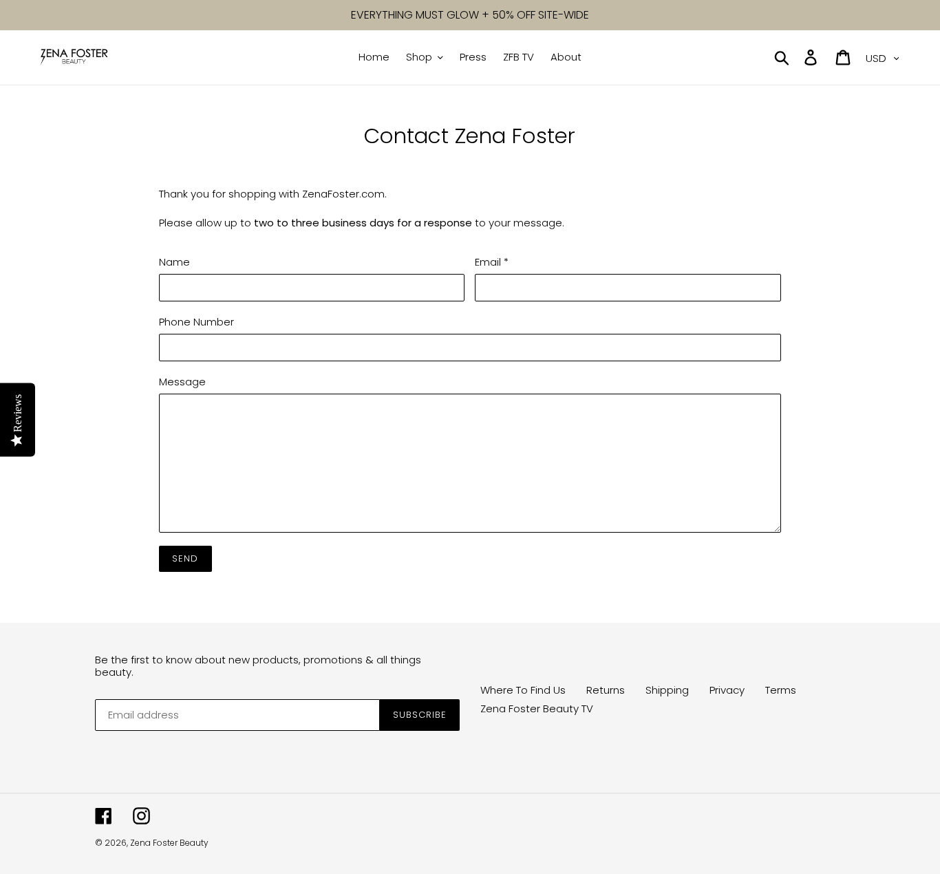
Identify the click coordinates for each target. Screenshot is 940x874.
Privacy (727, 690)
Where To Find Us (523, 690)
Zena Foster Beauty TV (536, 708)
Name (174, 262)
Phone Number (196, 322)
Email (492, 262)
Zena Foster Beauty (169, 843)
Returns (605, 690)
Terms (780, 690)
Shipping (667, 690)
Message (182, 381)
